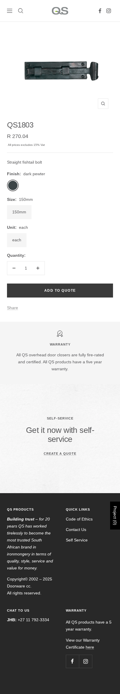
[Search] (20, 10)
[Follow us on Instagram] (108, 10)
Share (12, 307)
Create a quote (60, 453)
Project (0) (115, 515)
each (16, 240)
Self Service (77, 540)
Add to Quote (60, 290)
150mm (19, 212)
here (90, 647)
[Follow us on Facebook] (100, 10)
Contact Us (76, 529)
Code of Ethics (79, 519)
